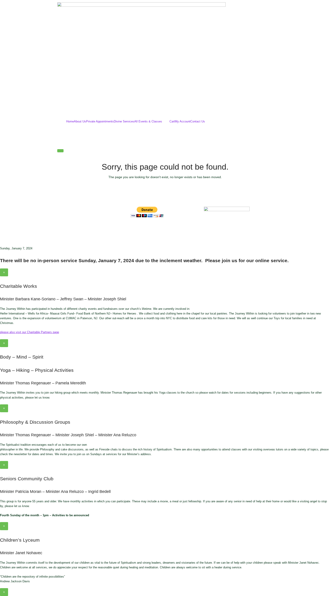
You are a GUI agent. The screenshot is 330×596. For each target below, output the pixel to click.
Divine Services (124, 121)
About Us (80, 121)
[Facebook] (136, 228)
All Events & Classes (148, 121)
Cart (172, 121)
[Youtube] (160, 228)
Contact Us (197, 121)
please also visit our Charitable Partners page (29, 332)
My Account (182, 121)
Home (70, 121)
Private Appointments (100, 121)
